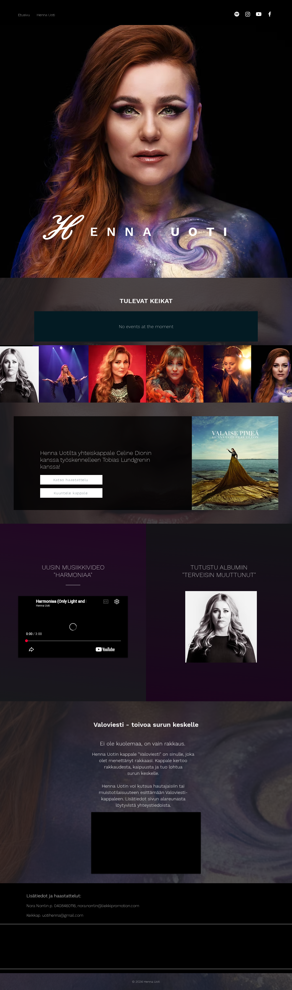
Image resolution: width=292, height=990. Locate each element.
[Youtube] (259, 14)
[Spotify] (237, 14)
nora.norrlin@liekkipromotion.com (108, 905)
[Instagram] (248, 14)
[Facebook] (269, 14)
